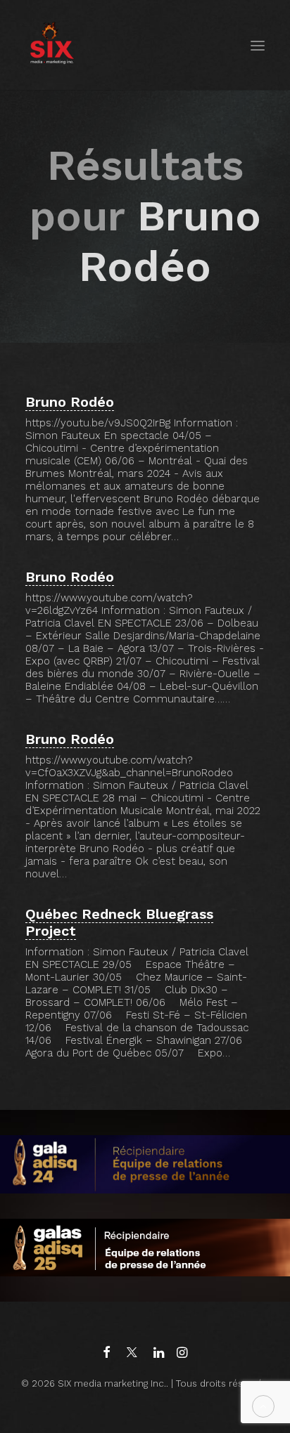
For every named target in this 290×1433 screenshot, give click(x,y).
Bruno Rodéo (69, 401)
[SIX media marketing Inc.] (51, 45)
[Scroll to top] (263, 1405)
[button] (257, 45)
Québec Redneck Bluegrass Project (119, 922)
